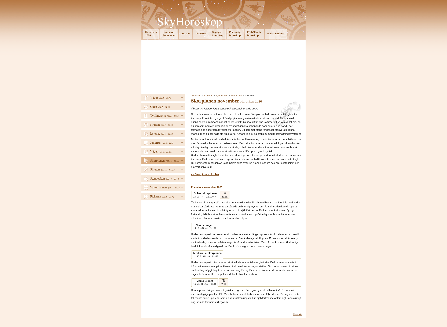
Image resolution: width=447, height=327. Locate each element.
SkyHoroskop (189, 21)
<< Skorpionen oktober (205, 174)
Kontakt (297, 314)
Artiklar (185, 33)
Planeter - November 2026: (207, 187)
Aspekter (201, 33)
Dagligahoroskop (218, 34)
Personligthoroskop (235, 34)
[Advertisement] (223, 66)
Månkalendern (275, 33)
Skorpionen (236, 95)
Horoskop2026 (151, 34)
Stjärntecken (222, 95)
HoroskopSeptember (169, 34)
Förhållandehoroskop (254, 34)
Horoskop (196, 95)
